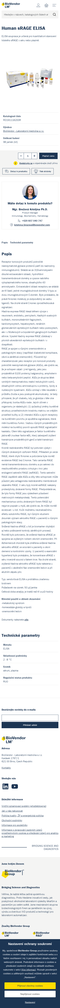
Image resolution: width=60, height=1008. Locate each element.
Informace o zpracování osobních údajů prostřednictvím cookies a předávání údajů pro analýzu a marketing (30, 833)
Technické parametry (21, 242)
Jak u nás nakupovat (12, 810)
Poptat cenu (48, 155)
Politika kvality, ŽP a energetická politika (23, 815)
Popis (5, 242)
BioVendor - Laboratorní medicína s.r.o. (23, 131)
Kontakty (6, 767)
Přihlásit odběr (30, 725)
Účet (38, 5)
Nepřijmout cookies (30, 994)
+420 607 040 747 (32, 220)
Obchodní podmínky (12, 820)
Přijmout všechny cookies (30, 985)
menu (54, 5)
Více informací (28, 969)
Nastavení (30, 1002)
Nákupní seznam (46, 5)
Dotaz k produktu (18, 171)
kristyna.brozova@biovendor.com (32, 224)
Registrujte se (25, 163)
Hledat (54, 14)
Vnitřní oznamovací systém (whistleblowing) (24, 806)
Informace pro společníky (15, 825)
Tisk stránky (45, 171)
